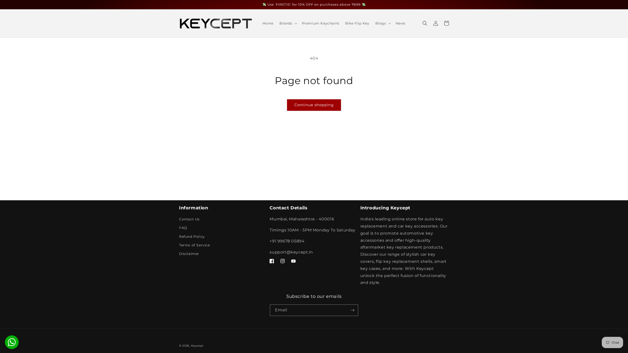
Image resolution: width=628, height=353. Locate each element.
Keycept (197, 345)
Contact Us (189, 219)
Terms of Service (194, 245)
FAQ (183, 228)
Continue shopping (314, 104)
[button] (287, 23)
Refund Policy (192, 236)
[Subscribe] (352, 310)
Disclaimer (189, 254)
